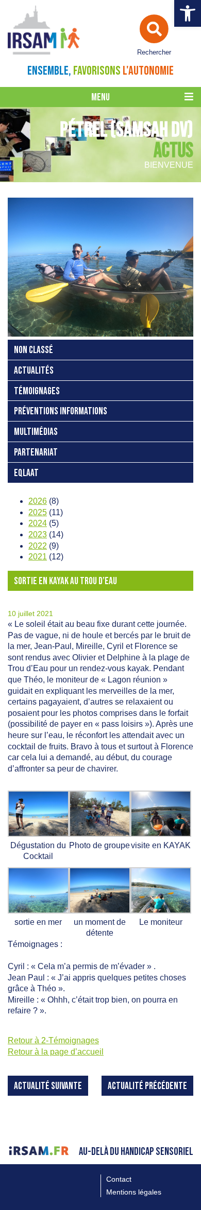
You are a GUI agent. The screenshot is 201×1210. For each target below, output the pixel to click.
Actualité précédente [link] (147, 1086)
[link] (187, 13)
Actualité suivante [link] (48, 1086)
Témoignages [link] (37, 391)
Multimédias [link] (36, 432)
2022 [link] (37, 545)
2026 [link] (37, 501)
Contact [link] (118, 1179)
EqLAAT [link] (26, 473)
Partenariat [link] (36, 453)
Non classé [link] (33, 350)
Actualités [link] (34, 371)
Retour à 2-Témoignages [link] (53, 1040)
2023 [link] (37, 534)
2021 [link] (37, 556)
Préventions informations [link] (60, 411)
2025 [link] (37, 512)
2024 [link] (37, 523)
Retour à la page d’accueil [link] (56, 1051)
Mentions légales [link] (133, 1192)
